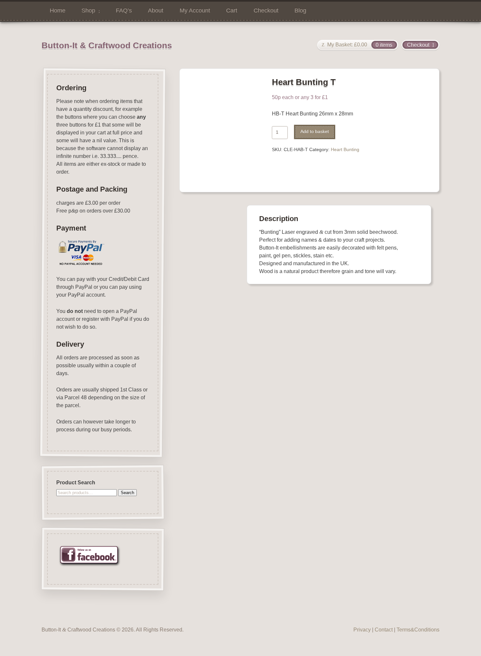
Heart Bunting (345, 149)
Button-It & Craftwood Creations (107, 45)
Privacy (362, 629)
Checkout (266, 10)
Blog (300, 10)
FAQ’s (124, 10)
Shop (88, 10)
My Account (195, 10)
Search (127, 492)
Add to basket (314, 131)
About (155, 10)
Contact (384, 629)
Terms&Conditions (418, 629)
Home (57, 10)
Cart (231, 10)
